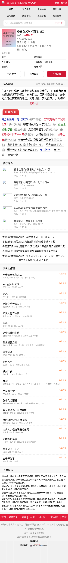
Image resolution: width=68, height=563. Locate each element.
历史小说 (26, 15)
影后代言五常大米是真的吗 (22, 149)
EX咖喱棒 (7, 403)
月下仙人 (6, 61)
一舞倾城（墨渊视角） (44, 61)
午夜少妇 (6, 297)
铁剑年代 (7, 371)
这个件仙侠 (11, 332)
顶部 (64, 517)
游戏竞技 (11, 15)
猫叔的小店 (7, 345)
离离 (5, 323)
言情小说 (13, 155)
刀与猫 (6, 413)
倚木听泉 (6, 422)
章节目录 (34, 74)
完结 (24, 517)
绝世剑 (7, 352)
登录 (57, 2)
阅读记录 (57, 15)
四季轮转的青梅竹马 (18, 134)
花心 (5, 294)
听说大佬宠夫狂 (11, 313)
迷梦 (4, 57)
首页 (11, 9)
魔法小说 (57, 9)
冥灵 (5, 287)
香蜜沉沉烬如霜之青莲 (34, 90)
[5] (36, 259)
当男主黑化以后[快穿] (25, 144)
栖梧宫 (5, 66)
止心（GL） (11, 448)
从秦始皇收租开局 (12, 274)
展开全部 (34, 103)
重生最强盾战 (10, 342)
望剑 (5, 335)
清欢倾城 (28, 35)
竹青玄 (6, 432)
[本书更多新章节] (56, 84)
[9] (47, 259)
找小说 (64, 2)
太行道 (45, 134)
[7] (42, 259)
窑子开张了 (9, 458)
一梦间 (6, 442)
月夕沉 (6, 277)
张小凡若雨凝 (10, 400)
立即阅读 (56, 74)
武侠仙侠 (41, 9)
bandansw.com (25, 2)
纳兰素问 (6, 374)
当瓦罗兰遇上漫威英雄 (15, 410)
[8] (44, 259)
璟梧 (5, 452)
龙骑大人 (6, 306)
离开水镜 (38, 66)
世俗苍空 (7, 361)
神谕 (5, 381)
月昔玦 (6, 316)
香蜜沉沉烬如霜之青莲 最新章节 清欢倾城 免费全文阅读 (29, 251)
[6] (39, 259)
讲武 (5, 355)
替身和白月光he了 (39, 124)
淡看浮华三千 (8, 384)
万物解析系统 (10, 439)
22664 (5, 364)
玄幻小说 (26, 9)
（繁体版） (53, 517)
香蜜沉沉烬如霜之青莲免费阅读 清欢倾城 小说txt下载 (28, 241)
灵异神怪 (45, 149)
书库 (32, 517)
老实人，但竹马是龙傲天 (16, 429)
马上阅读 (62, 273)
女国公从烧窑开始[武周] (15, 419)
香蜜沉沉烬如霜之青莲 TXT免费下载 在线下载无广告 (28, 236)
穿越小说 (41, 15)
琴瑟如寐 (6, 393)
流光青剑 (38, 57)
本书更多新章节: (27, 259)
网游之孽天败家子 (12, 303)
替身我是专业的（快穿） (21, 119)
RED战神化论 (11, 284)
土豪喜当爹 (9, 390)
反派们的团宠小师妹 (45, 129)
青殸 (5, 326)
